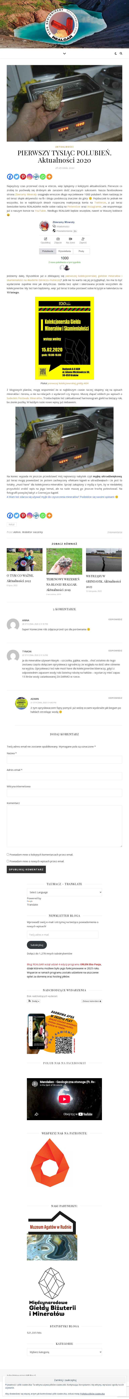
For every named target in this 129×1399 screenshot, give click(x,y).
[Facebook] (10, 177)
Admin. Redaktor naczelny (28, 532)
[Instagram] (30, 177)
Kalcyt (11, 524)
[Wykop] (36, 177)
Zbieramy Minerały (26, 194)
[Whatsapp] (43, 177)
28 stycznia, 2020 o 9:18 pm (35, 624)
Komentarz (13, 803)
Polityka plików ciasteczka (92, 1393)
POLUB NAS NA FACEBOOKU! (64, 1063)
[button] (33, 1001)
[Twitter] (16, 177)
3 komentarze (114, 532)
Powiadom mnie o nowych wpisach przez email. (37, 861)
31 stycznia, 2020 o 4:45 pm (43, 702)
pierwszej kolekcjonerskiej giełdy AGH (68, 383)
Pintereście (73, 206)
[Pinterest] (23, 177)
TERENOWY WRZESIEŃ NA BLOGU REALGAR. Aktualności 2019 (63, 584)
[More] (49, 177)
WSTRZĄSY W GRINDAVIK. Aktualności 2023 (103, 581)
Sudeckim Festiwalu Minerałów (24, 398)
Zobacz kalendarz (91, 1001)
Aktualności (64, 146)
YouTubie (40, 210)
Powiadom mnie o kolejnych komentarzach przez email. (41, 854)
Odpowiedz (115, 619)
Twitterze (100, 202)
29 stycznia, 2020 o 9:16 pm (35, 655)
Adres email (14, 769)
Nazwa (12, 753)
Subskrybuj (37, 945)
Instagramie (94, 206)
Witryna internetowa (18, 786)
